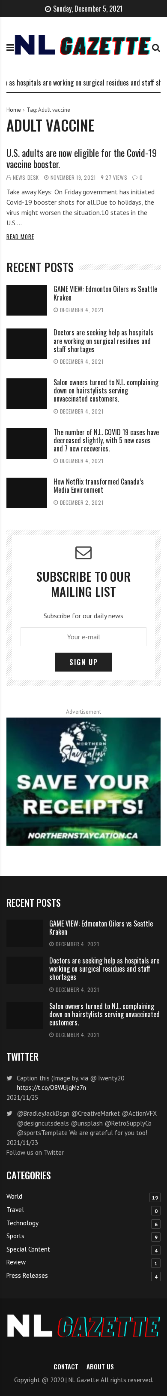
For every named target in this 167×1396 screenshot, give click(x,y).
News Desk (26, 177)
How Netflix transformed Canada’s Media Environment (99, 485)
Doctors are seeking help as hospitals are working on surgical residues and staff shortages (103, 340)
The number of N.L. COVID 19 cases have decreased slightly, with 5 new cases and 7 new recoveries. (106, 440)
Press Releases (27, 1275)
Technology (22, 1223)
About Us (100, 1366)
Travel (15, 1210)
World (14, 1196)
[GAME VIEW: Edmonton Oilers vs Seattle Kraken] (26, 300)
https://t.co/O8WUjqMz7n (51, 1087)
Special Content (28, 1249)
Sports (15, 1236)
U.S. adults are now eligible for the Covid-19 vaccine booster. (81, 158)
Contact (66, 1366)
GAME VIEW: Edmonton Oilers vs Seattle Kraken (105, 293)
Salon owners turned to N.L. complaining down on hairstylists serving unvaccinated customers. (106, 390)
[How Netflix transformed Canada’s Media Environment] (26, 493)
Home (13, 110)
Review (16, 1262)
